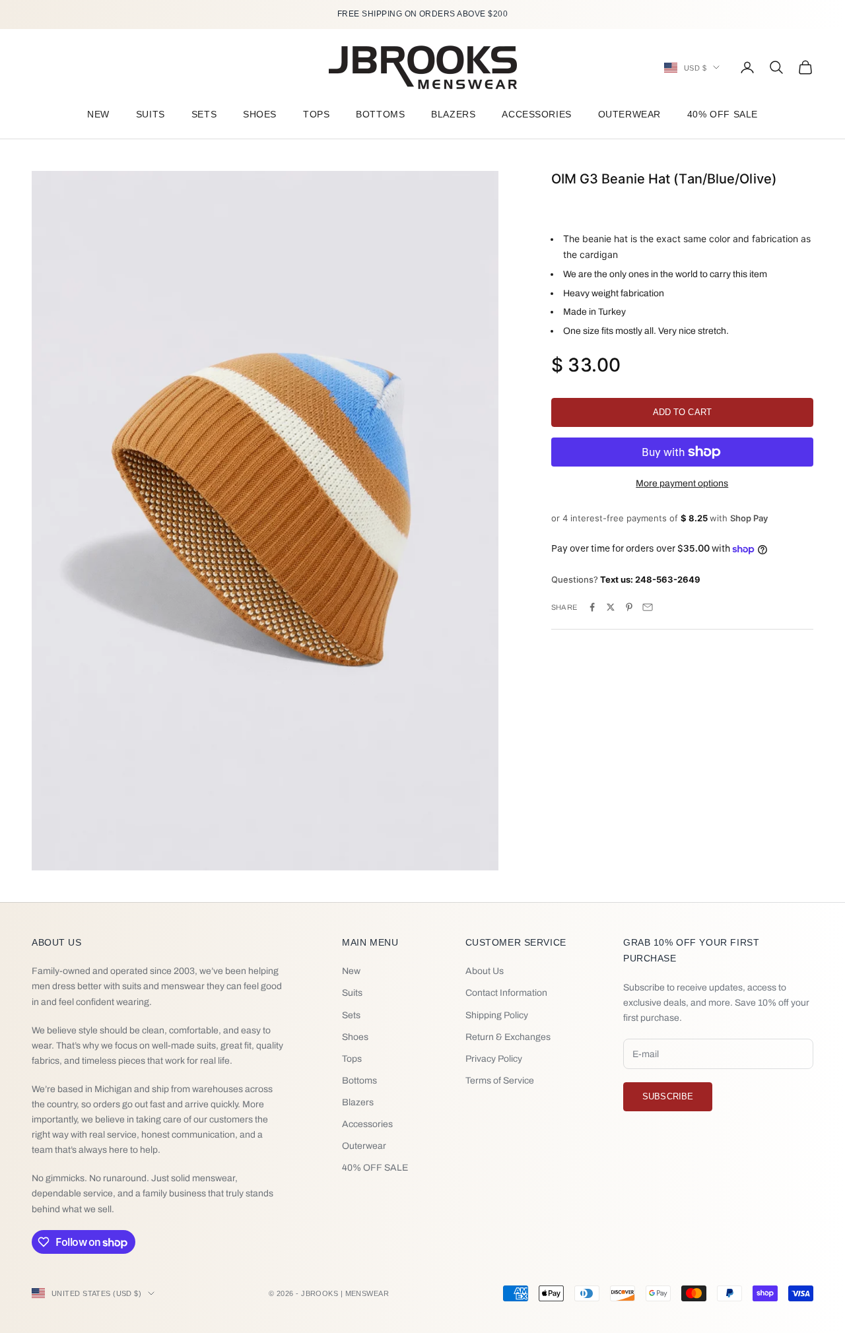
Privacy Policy (493, 1059)
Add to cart (682, 412)
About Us (484, 971)
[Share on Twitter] (610, 607)
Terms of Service (499, 1081)
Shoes (260, 114)
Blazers (453, 114)
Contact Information (506, 993)
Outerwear (629, 114)
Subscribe (667, 1096)
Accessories (536, 114)
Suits (150, 114)
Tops (316, 114)
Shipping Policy (496, 1015)
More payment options (682, 483)
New (98, 114)
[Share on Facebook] (592, 607)
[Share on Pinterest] (629, 607)
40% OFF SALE (722, 114)
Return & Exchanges (508, 1037)
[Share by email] (647, 607)
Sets (204, 114)
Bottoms (380, 114)
